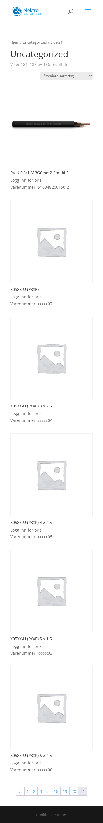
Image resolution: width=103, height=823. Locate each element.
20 (74, 791)
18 (56, 791)
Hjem (14, 42)
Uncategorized (35, 42)
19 (65, 791)
